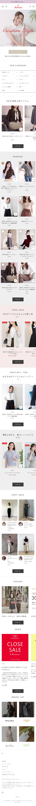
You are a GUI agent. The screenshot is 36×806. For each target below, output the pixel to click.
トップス (21, 72)
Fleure (12, 349)
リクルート (4, 769)
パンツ (3, 79)
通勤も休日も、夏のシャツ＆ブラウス (18, 436)
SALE (3, 90)
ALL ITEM (21, 90)
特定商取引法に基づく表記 (8, 774)
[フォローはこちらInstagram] (2, 792)
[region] (18, 28)
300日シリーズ (5, 72)
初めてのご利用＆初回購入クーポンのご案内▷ (18, 56)
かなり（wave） (29, 526)
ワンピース (4, 76)
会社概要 (4, 761)
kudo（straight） (11, 562)
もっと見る (4, 685)
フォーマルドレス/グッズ (8, 83)
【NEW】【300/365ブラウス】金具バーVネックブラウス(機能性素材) (27, 289)
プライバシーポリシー (7, 772)
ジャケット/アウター (24, 76)
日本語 (17, 797)
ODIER (12, 133)
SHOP (3, 664)
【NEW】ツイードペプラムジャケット (27, 187)
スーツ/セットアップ (24, 83)
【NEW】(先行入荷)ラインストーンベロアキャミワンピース (27, 255)
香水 (20, 86)
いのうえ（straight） (11, 528)
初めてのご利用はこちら (18, 52)
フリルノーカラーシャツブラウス (12, 472)
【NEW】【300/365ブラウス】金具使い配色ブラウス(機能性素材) (9, 222)
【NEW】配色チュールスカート (9, 254)
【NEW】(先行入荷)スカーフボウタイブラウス (12, 137)
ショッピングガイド (6, 764)
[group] (18, 28)
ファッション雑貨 (6, 86)
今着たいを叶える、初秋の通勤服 (14, 616)
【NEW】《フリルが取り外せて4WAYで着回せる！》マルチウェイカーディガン (9, 188)
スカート (21, 79)
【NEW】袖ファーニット (27, 221)
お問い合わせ (5, 766)
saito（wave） (28, 561)
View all (18, 146)
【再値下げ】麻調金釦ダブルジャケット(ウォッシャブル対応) (12, 352)
